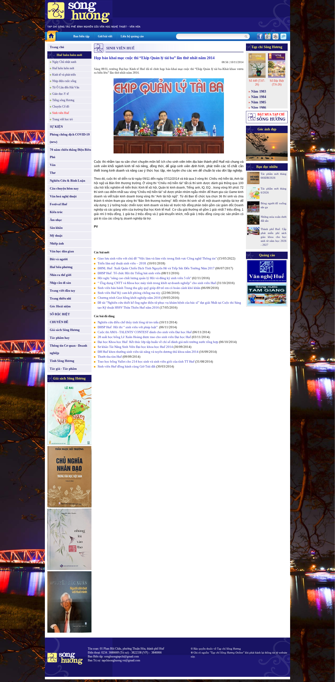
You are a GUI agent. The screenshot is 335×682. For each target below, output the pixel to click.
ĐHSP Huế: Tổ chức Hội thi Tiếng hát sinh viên (129, 273)
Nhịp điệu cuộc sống (64, 81)
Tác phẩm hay (60, 338)
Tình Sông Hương (62, 361)
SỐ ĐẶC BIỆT (60, 314)
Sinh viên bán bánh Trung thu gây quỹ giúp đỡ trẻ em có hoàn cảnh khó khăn (149, 288)
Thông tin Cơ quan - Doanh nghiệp (68, 349)
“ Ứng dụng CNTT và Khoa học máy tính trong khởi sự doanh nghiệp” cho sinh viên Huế (157, 283)
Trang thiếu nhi (60, 298)
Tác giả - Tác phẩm (63, 368)
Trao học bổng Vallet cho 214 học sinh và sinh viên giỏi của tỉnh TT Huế (146, 361)
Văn (52, 165)
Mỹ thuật (56, 235)
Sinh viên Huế (60, 113)
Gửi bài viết (105, 36)
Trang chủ (57, 47)
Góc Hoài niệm (60, 306)
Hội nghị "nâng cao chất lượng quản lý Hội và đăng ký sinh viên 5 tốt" (144, 278)
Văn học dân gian (62, 251)
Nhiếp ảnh (57, 243)
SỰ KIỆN (56, 126)
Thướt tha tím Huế (110, 356)
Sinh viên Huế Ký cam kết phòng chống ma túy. (129, 293)
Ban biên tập (81, 36)
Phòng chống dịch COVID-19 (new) (70, 138)
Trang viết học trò (62, 119)
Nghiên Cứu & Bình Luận (67, 180)
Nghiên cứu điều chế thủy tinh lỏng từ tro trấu (128, 322)
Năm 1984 (258, 97)
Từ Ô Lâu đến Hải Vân (65, 87)
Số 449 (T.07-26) (257, 82)
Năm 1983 (258, 91)
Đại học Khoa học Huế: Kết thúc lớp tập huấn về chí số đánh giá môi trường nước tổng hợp (158, 342)
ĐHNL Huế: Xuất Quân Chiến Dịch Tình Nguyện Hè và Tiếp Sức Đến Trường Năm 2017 (156, 268)
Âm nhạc (56, 220)
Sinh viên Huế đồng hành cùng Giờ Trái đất (126, 366)
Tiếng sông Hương (63, 100)
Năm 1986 (258, 107)
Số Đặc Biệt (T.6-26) (277, 82)
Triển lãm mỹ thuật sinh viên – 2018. (122, 263)
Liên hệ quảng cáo (132, 36)
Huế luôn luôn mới (69, 55)
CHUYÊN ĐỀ (59, 322)
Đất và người (59, 259)
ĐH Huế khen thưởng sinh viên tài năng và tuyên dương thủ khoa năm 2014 (148, 352)
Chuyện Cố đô (60, 106)
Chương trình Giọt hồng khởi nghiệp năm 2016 (129, 298)
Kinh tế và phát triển (64, 74)
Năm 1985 (258, 102)
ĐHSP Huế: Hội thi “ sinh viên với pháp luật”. (128, 327)
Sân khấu (56, 228)
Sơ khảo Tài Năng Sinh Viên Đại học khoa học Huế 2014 (135, 347)
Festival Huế (58, 204)
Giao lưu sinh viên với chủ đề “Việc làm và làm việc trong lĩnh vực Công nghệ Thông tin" (157, 258)
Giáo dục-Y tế (60, 93)
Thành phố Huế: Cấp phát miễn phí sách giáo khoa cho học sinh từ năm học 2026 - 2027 (273, 237)
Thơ (52, 173)
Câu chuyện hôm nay (64, 188)
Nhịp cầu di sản (60, 283)
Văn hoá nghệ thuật (63, 196)
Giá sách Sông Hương (65, 330)
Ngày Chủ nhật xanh (64, 62)
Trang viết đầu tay (62, 290)
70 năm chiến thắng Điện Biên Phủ (70, 153)
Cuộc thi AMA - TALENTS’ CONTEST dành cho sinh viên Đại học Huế (145, 332)
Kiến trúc (56, 212)
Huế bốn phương (61, 267)
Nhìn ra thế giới (60, 275)
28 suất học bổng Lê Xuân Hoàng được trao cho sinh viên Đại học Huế (145, 337)
